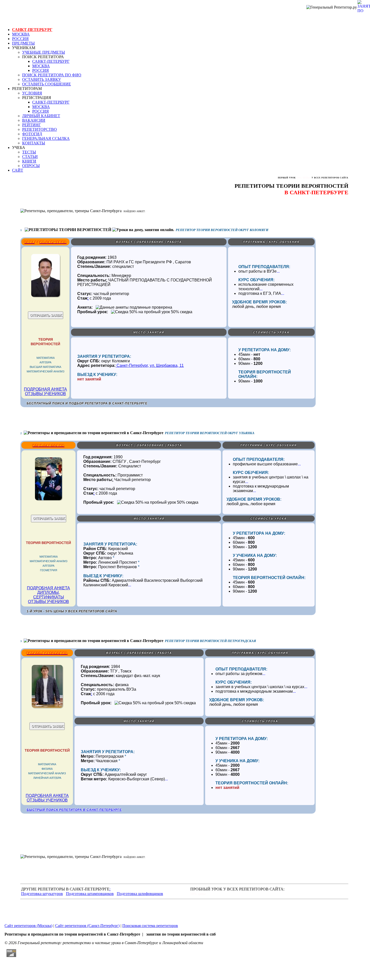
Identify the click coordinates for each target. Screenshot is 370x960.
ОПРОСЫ (31, 166)
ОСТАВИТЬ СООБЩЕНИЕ (46, 84)
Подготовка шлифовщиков (140, 893)
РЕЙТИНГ (31, 125)
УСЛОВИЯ (32, 93)
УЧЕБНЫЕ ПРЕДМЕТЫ (43, 52)
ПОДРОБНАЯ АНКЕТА (45, 389)
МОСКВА (21, 34)
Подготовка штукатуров (42, 893)
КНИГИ (29, 161)
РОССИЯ (20, 39)
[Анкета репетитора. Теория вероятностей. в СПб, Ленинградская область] (45, 295)
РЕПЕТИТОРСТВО (39, 129)
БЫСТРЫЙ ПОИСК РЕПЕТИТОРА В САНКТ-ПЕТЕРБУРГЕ (74, 810)
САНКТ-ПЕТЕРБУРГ (32, 29)
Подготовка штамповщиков (90, 893)
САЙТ (17, 170)
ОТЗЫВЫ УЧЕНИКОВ (45, 394)
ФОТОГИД (32, 134)
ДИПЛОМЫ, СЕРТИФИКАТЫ (48, 594)
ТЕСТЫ (29, 152)
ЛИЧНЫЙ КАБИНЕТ (41, 116)
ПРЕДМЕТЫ (23, 43)
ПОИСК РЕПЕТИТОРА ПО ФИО (51, 75)
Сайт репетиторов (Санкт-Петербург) (87, 925)
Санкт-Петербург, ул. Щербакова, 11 (150, 365)
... (278, 271)
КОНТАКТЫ (33, 143)
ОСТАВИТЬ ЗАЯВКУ (41, 79)
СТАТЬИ (30, 156)
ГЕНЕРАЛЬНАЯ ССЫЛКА (46, 138)
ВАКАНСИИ (33, 120)
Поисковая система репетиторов (150, 925)
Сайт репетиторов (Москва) (28, 925)
